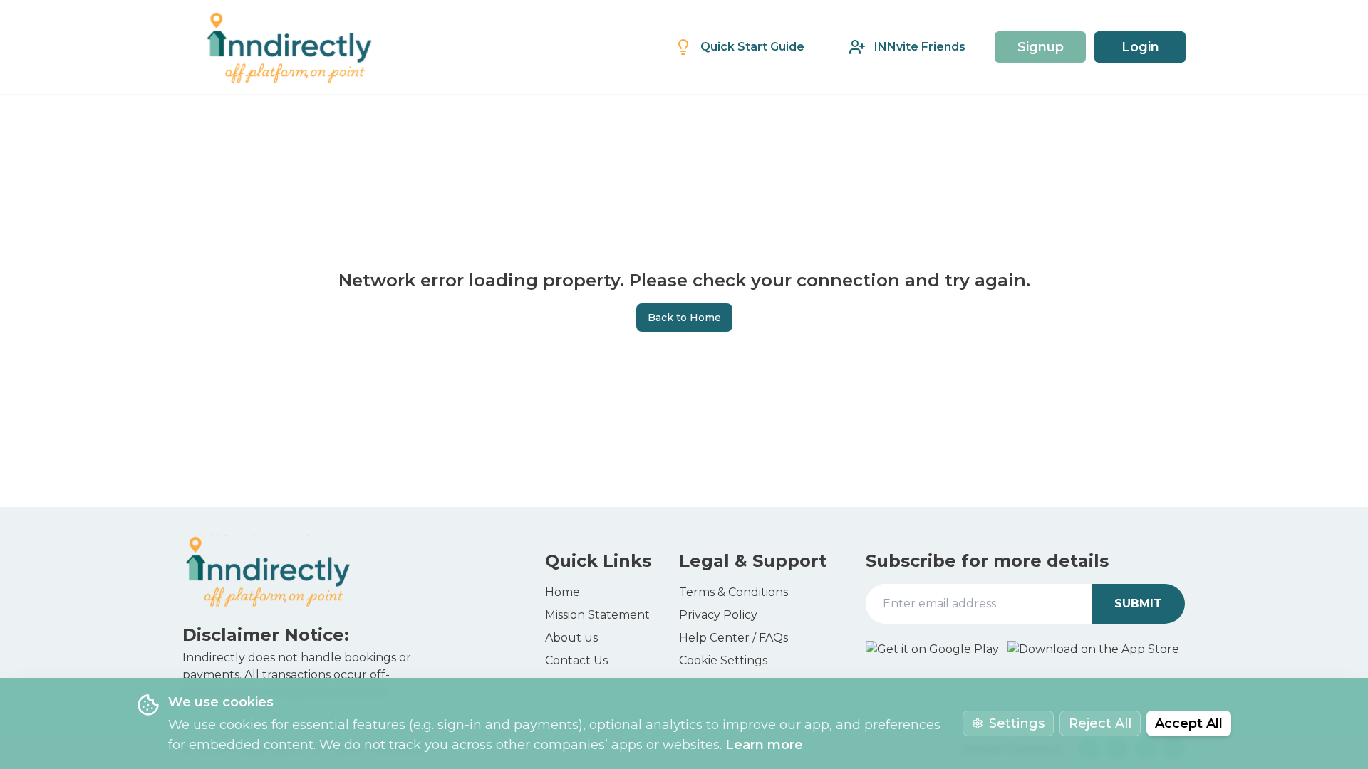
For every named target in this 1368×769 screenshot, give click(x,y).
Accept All (1189, 723)
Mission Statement (597, 615)
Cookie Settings (723, 660)
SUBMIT (1138, 603)
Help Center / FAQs (733, 637)
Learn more (764, 745)
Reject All (1100, 723)
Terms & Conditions (733, 592)
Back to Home (684, 317)
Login (1140, 47)
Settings (1017, 723)
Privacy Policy (718, 615)
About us (571, 637)
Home (562, 592)
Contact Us (576, 660)
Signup (1040, 47)
